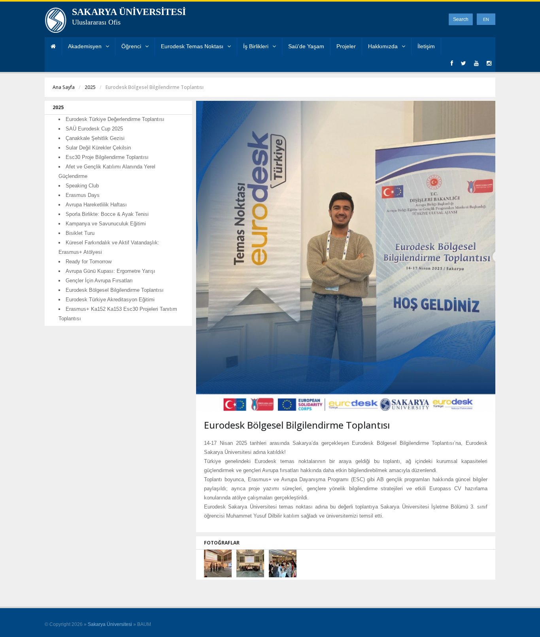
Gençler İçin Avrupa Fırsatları (99, 281)
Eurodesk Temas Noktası (192, 46)
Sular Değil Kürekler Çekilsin (98, 148)
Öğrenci (131, 46)
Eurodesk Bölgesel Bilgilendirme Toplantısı (115, 290)
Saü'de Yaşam (306, 46)
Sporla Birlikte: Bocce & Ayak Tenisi (107, 214)
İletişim (426, 46)
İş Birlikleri (255, 46)
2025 (90, 87)
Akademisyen (85, 46)
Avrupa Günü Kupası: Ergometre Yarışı (110, 271)
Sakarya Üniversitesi (110, 624)
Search (460, 19)
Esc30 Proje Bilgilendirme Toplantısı (107, 157)
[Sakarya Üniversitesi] (56, 22)
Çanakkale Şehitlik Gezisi (95, 138)
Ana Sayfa (64, 87)
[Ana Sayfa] (53, 46)
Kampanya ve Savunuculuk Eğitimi (106, 224)
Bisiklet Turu (80, 233)
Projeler (346, 46)
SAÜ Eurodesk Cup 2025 (94, 129)
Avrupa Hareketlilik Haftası (96, 205)
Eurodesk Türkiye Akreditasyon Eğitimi (110, 299)
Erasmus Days (83, 195)
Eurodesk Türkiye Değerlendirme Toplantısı (115, 119)
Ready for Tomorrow (88, 262)
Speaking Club (82, 186)
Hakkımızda (383, 46)
